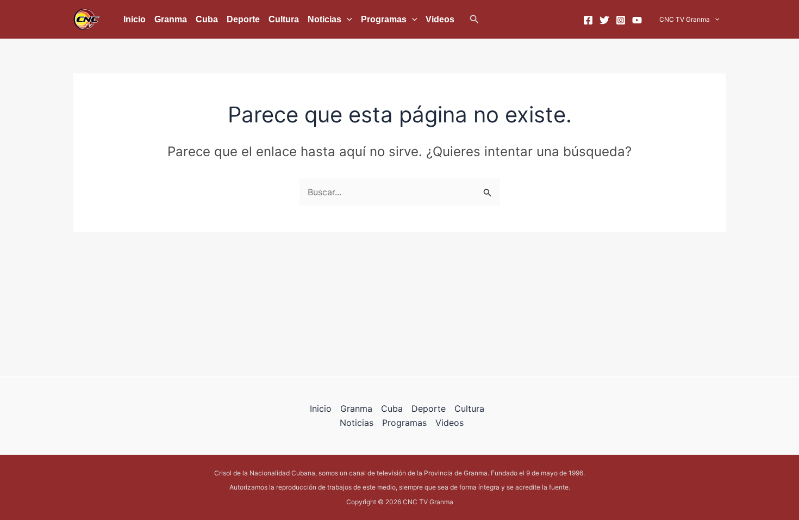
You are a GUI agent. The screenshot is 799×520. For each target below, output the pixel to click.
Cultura (284, 19)
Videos (440, 19)
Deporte (243, 19)
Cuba (207, 19)
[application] (346, 19)
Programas (384, 19)
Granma (170, 19)
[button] (474, 19)
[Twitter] (604, 20)
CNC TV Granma (684, 19)
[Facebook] (588, 20)
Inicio (134, 19)
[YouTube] (637, 20)
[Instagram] (621, 20)
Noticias (324, 19)
